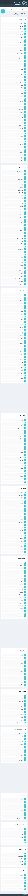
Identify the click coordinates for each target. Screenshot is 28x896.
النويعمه (21, 90)
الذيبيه (22, 616)
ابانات (22, 479)
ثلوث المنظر (20, 249)
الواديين (21, 209)
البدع (22, 815)
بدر (22, 752)
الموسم (21, 535)
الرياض (21, 23)
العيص (21, 738)
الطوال (21, 519)
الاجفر (21, 663)
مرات (22, 98)
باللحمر (21, 233)
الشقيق (21, 516)
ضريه (22, 468)
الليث (22, 316)
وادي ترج (21, 281)
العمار (22, 452)
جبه (22, 666)
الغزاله (21, 660)
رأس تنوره (21, 589)
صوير (22, 864)
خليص (22, 321)
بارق (22, 211)
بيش (22, 508)
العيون (21, 586)
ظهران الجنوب (20, 192)
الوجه (22, 807)
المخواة (21, 695)
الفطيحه (21, 543)
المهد (22, 757)
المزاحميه (21, 37)
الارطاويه (21, 109)
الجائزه (21, 351)
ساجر (22, 93)
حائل (22, 655)
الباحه (22, 709)
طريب (21, 206)
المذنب (21, 436)
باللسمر (21, 259)
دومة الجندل (20, 856)
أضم (22, 370)
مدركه (21, 348)
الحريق (21, 34)
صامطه (21, 503)
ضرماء (21, 96)
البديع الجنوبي (20, 125)
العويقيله (21, 842)
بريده (22, 420)
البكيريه (21, 425)
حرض (22, 600)
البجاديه (21, 155)
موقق (22, 682)
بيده (22, 711)
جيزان (22, 492)
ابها (22, 176)
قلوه (22, 703)
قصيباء (21, 457)
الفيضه (21, 473)
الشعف (21, 195)
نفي (22, 114)
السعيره (21, 597)
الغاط (22, 55)
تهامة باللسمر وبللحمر (18, 278)
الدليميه (21, 471)
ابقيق (22, 581)
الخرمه (21, 327)
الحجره (21, 714)
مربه (22, 246)
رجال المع (21, 187)
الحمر (22, 149)
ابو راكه (21, 338)
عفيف (22, 71)
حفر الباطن (20, 568)
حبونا (22, 880)
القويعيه (21, 106)
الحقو (22, 546)
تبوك (22, 799)
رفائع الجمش (20, 101)
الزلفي (21, 31)
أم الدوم (21, 367)
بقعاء (22, 658)
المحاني (21, 375)
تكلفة (23, 894)
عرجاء (21, 120)
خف (22, 138)
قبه (22, 446)
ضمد (22, 500)
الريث (22, 549)
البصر (22, 481)
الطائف (21, 308)
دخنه (22, 454)
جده (22, 295)
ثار (22, 883)
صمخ (22, 241)
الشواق (21, 343)
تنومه (22, 200)
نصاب (22, 837)
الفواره (21, 460)
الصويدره (21, 744)
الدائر (22, 524)
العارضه (21, 530)
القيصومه (21, 605)
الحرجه (21, 219)
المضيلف (21, 359)
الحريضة (21, 235)
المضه (21, 257)
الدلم (22, 69)
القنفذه (21, 300)
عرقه (22, 45)
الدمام (21, 562)
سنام (22, 130)
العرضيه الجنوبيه (19, 305)
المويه (22, 356)
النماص (21, 222)
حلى (22, 362)
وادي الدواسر (20, 53)
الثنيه (22, 273)
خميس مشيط (20, 171)
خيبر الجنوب (20, 270)
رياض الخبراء (20, 428)
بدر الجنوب (20, 888)
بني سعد (21, 381)
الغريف (21, 340)
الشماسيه (21, 465)
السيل (22, 311)
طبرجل (21, 861)
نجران (22, 875)
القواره (21, 433)
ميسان (21, 335)
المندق (21, 706)
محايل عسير (20, 190)
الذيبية (22, 613)
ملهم (22, 160)
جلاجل (21, 112)
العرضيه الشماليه (19, 373)
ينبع (22, 736)
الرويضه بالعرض (19, 82)
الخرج (22, 39)
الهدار (22, 136)
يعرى (22, 227)
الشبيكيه (21, 476)
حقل (22, 804)
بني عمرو (21, 214)
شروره (21, 877)
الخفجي (21, 584)
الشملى (21, 679)
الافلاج (21, 61)
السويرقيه (21, 760)
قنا (22, 262)
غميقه (22, 346)
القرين (21, 128)
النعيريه (21, 608)
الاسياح (21, 444)
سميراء (21, 676)
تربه (22, 319)
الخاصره (21, 152)
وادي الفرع (20, 741)
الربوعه (21, 276)
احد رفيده (21, 174)
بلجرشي (21, 701)
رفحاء (22, 829)
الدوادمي (21, 79)
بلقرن (22, 198)
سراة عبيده (20, 179)
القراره (21, 144)
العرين (21, 284)
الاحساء (21, 576)
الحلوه (21, 63)
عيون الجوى (20, 438)
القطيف (21, 565)
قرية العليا (21, 594)
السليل (21, 87)
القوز (22, 313)
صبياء (22, 498)
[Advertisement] (14, 399)
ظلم (22, 354)
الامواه (21, 265)
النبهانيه (21, 449)
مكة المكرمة (20, 297)
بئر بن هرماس (20, 818)
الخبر (22, 573)
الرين (22, 85)
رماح (22, 74)
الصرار (21, 603)
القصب (21, 141)
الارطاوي (21, 122)
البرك (22, 243)
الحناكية (21, 747)
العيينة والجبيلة (20, 58)
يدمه (22, 886)
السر (22, 104)
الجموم (21, 303)
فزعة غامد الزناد (19, 722)
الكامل (21, 324)
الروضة (21, 668)
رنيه (22, 330)
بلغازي (21, 527)
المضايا (21, 532)
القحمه (21, 230)
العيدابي (21, 538)
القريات (21, 853)
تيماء (22, 802)
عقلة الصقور (20, 462)
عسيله (21, 133)
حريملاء (21, 28)
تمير (22, 117)
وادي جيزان (20, 522)
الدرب (22, 514)
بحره (22, 378)
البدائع (22, 430)
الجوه (22, 254)
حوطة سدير (20, 66)
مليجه (22, 611)
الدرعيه (21, 26)
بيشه (22, 184)
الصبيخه (21, 252)
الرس (22, 441)
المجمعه (21, 42)
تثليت (22, 225)
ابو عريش (21, 495)
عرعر (22, 831)
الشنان (21, 671)
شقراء (21, 50)
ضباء (22, 812)
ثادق (22, 77)
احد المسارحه (20, 506)
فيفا (22, 551)
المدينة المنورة (20, 733)
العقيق (21, 698)
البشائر (21, 217)
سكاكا (22, 858)
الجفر (22, 578)
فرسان (21, 511)
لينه (22, 839)
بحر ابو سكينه (20, 238)
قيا (22, 364)
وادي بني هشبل (19, 203)
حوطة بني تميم (20, 47)
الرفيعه (21, 592)
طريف (21, 834)
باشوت (21, 268)
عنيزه (22, 422)
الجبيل (21, 570)
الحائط (21, 674)
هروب (22, 541)
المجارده (21, 182)
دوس (22, 717)
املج (22, 810)
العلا (22, 749)
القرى (22, 719)
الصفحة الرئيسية (23, 9)
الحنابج (21, 157)
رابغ (22, 332)
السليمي (21, 684)
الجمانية (21, 147)
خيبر (22, 755)
